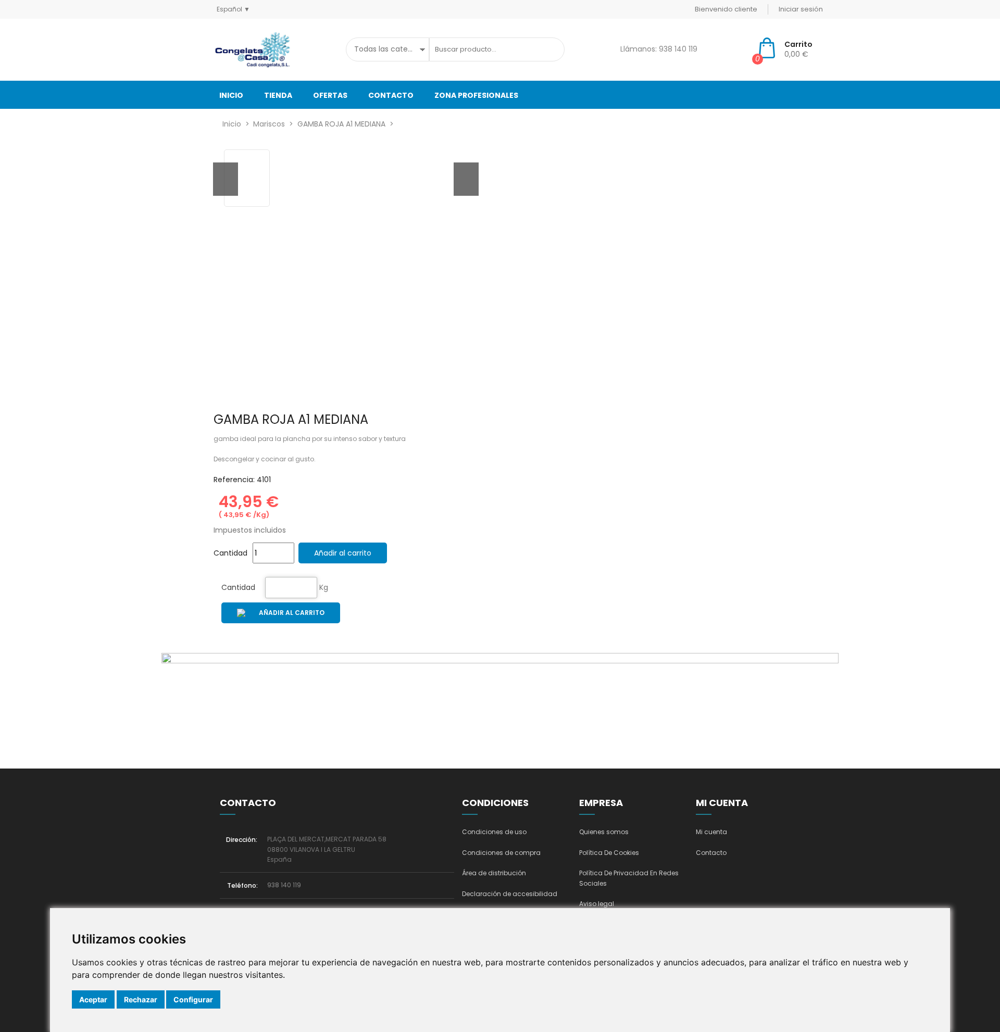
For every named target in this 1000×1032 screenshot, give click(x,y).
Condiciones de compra (501, 852)
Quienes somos (604, 831)
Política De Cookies (609, 852)
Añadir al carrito (342, 553)
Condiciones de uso (494, 831)
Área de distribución (494, 873)
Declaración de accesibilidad (509, 893)
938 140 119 (284, 884)
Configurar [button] (193, 999)
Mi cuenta (711, 831)
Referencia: (234, 480)
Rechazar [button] (140, 999)
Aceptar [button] (93, 999)
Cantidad (238, 587)
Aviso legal (596, 903)
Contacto (711, 852)
